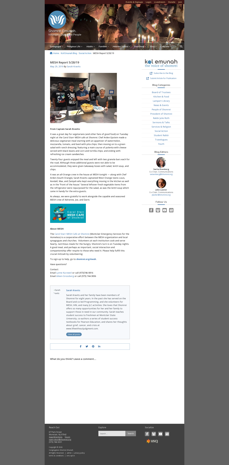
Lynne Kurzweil (64, 272)
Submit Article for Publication (163, 78)
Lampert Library (161, 100)
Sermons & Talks (161, 122)
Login (148, 2)
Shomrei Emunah (61, 31)
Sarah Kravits (74, 66)
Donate (171, 2)
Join (180, 2)
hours (67, 437)
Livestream (159, 2)
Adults (89, 46)
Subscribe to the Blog (163, 73)
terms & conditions (56, 455)
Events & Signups (134, 2)
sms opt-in (71, 455)
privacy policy (79, 453)
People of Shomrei (161, 109)
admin (69, 453)
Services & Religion (161, 126)
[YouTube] (164, 210)
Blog (152, 46)
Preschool (139, 46)
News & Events (161, 105)
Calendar (165, 46)
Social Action (85, 53)
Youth (161, 143)
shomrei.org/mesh (86, 259)
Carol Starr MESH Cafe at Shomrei (72, 233)
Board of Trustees (161, 92)
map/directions (55, 437)
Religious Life (73, 46)
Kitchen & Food (161, 96)
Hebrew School (120, 46)
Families (103, 46)
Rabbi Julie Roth (161, 118)
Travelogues (161, 139)
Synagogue (55, 46)
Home (56, 53)
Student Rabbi (161, 135)
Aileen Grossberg (65, 276)
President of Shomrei (161, 113)
